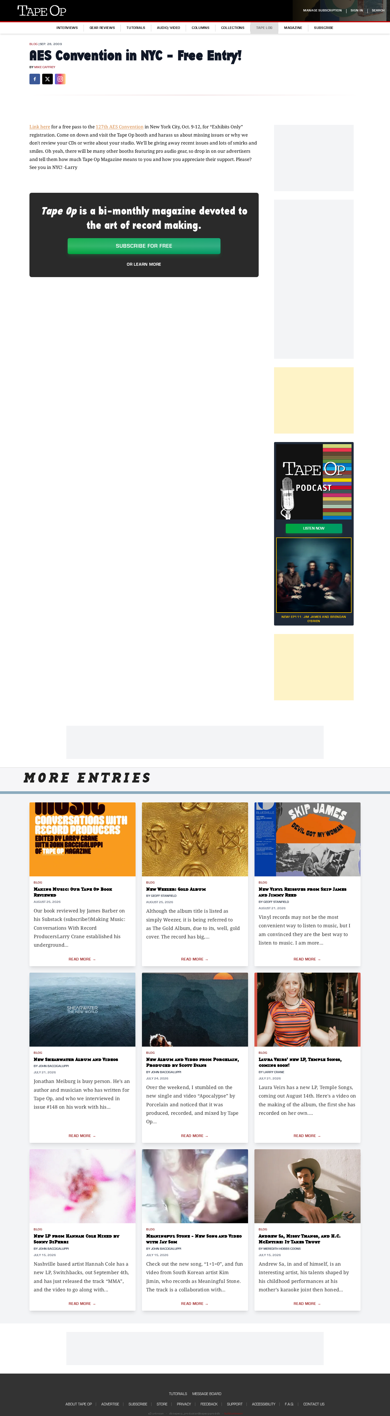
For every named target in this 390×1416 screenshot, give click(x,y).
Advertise (110, 1404)
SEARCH (378, 10)
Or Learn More (144, 264)
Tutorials (136, 28)
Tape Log (264, 28)
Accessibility (263, 1404)
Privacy (184, 1404)
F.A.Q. (289, 1404)
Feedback (209, 1404)
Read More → (82, 959)
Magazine (293, 28)
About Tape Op (79, 1404)
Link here (39, 127)
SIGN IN (357, 10)
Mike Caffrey (44, 67)
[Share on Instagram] (60, 79)
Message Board (206, 1394)
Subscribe (323, 28)
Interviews (67, 28)
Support (234, 1404)
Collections (233, 28)
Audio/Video (168, 28)
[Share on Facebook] (34, 79)
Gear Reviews (102, 28)
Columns (200, 28)
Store (162, 1404)
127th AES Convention (120, 127)
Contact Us (314, 1404)
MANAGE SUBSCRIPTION (322, 10)
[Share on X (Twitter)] (47, 79)
